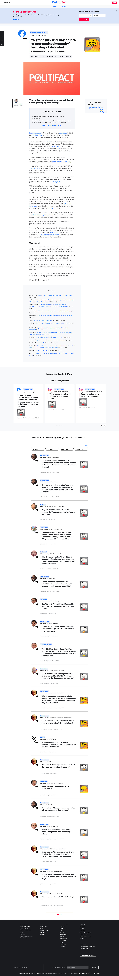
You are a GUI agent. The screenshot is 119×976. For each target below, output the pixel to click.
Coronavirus (35, 56)
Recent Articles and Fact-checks (87, 946)
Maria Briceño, (21, 417)
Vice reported (56, 182)
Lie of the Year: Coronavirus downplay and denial (49, 337)
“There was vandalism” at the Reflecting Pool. (57, 898)
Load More (59, 914)
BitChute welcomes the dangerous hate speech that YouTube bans (53, 311)
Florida (61, 928)
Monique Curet (19, 104)
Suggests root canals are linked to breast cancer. (90, 395)
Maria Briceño (44, 544)
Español (64, 6)
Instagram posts (59, 389)
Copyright (38, 973)
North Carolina (63, 938)
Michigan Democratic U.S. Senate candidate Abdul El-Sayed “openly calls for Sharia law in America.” (59, 744)
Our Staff (82, 928)
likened (58, 148)
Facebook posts (39, 32)
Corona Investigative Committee (43, 320)
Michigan (62, 932)
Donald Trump (44, 691)
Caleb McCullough (45, 636)
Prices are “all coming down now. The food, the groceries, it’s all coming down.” (58, 766)
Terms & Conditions (23, 973)
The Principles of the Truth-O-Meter (95, 108)
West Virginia (63, 944)
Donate (114, 2)
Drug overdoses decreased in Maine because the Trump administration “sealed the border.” (58, 512)
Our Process (82, 926)
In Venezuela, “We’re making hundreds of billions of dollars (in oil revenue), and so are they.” (59, 876)
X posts (42, 737)
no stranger (63, 133)
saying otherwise (47, 215)
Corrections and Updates (85, 936)
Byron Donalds (44, 455)
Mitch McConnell (44, 930)
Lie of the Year (54, 232)
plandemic (55, 146)
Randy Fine (43, 599)
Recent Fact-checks (84, 948)
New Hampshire (63, 934)
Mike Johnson (43, 932)
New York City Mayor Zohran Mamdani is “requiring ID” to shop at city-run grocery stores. (58, 606)
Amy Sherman (44, 519)
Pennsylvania (63, 940)
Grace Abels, (44, 729)
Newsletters (82, 938)
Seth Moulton (44, 824)
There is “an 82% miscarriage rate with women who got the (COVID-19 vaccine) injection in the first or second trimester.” (58, 676)
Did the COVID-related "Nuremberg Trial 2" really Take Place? (55, 315)
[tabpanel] (28, 403)
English (55, 6)
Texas (61, 942)
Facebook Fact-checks (49, 56)
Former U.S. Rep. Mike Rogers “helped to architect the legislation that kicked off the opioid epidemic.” (58, 628)
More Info (16, 19)
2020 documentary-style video (49, 235)
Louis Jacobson (50, 729)
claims (39, 215)
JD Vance (42, 505)
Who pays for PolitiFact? (85, 932)
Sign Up (94, 967)
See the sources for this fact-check (52, 125)
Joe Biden (42, 934)
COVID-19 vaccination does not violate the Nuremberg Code (52, 323)
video (49, 142)
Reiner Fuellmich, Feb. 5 (42, 350)
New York (62, 936)
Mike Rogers (44, 781)
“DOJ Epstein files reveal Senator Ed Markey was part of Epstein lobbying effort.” (56, 831)
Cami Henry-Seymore (46, 568)
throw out (50, 208)
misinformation (36, 135)
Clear (86, 445)
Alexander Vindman (46, 644)
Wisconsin (62, 946)
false (35, 215)
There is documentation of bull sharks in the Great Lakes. (60, 396)
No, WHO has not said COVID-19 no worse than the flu (50, 340)
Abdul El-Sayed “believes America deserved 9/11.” (55, 787)
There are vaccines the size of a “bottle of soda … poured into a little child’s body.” (58, 722)
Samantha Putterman (46, 472)
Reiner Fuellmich (35, 133)
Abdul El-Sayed (44, 621)
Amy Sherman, (44, 708)
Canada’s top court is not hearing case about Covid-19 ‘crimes (55, 295)
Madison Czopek (51, 708)
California (62, 926)
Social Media (44, 527)
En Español (82, 930)
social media (35, 168)
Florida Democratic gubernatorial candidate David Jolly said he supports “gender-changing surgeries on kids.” (57, 584)
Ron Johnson (44, 669)
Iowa (61, 930)
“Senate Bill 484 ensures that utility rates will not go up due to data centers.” (58, 809)
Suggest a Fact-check (88, 955)
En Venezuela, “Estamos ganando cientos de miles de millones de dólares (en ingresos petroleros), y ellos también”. (58, 854)
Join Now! (84, 20)
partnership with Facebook (61, 162)
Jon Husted (43, 552)
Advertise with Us (84, 934)
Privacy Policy (32, 973)
